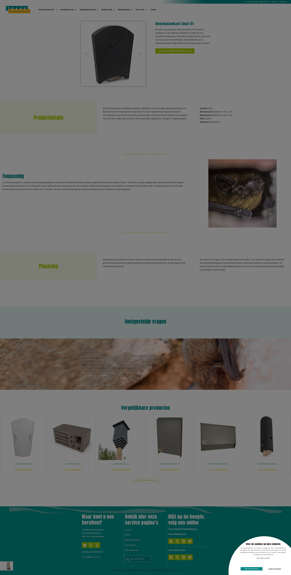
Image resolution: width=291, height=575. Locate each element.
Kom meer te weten (263, 558)
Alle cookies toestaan (251, 568)
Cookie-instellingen (274, 569)
